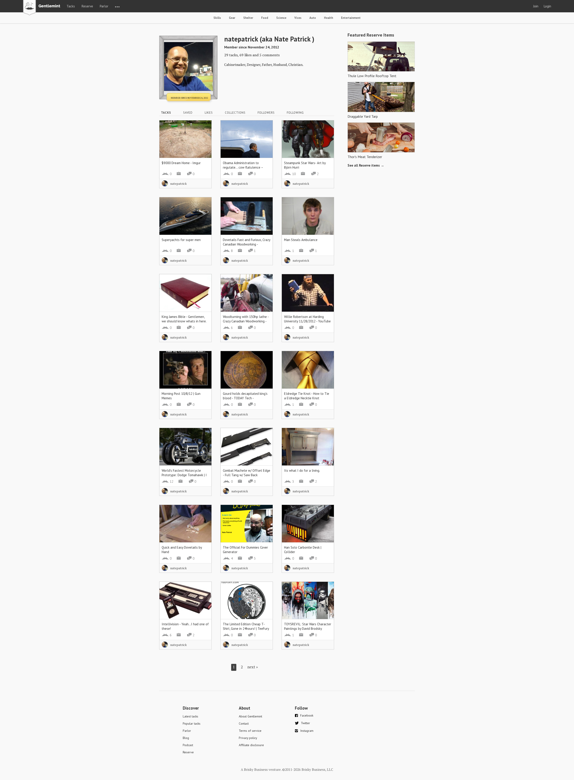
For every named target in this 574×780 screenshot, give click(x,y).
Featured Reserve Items (371, 35)
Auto (312, 18)
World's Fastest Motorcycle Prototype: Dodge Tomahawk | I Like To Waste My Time (184, 475)
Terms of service (250, 731)
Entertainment (351, 18)
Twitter (305, 723)
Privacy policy (248, 738)
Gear (232, 18)
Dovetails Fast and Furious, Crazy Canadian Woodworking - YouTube (246, 244)
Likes (209, 113)
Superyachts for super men (181, 240)
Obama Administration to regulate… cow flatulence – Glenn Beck (243, 167)
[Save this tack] (204, 136)
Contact (244, 723)
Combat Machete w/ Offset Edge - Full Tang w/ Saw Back (246, 472)
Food (264, 18)
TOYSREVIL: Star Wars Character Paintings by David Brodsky (307, 626)
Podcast (188, 745)
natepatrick (178, 183)
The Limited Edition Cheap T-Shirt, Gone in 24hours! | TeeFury (246, 626)
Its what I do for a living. (302, 470)
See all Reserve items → (366, 165)
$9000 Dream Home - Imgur (181, 163)
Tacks (71, 6)
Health (328, 18)
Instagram (306, 730)
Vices (297, 18)
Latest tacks (190, 716)
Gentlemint (43, 8)
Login (547, 6)
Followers (266, 113)
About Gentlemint (250, 716)
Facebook (306, 715)
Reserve (87, 6)
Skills (217, 18)
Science (281, 18)
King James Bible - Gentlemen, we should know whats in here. (184, 319)
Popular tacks (191, 723)
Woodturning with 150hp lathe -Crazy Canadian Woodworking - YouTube (246, 321)
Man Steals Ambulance (300, 240)
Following (295, 113)
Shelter (248, 18)
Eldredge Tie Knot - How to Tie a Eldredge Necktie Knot (306, 395)
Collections (235, 113)
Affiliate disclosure (251, 745)
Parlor (104, 6)
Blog (186, 738)
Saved (188, 113)
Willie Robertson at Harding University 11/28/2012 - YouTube (307, 319)
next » (252, 666)
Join (535, 6)
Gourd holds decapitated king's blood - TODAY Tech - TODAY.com (245, 398)
